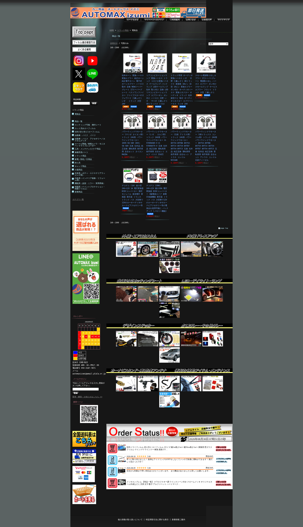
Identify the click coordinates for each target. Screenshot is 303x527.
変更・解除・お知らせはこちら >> (87, 397)
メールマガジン (79, 379)
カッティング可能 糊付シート (88, 125)
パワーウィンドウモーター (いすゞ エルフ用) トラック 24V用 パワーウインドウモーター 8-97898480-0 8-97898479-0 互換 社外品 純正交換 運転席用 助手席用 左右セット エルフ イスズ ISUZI (156, 143)
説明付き (114, 43)
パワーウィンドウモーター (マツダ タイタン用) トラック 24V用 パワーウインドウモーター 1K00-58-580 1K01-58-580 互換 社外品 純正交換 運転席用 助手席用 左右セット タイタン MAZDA (132, 143)
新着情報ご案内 (178, 519)
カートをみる (132, 20)
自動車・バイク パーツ (85, 135)
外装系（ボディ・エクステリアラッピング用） (90, 174)
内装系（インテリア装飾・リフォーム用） (90, 179)
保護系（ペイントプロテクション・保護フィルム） (90, 188)
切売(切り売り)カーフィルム (87, 132)
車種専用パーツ (81, 152)
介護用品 (78, 170)
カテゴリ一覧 (78, 199)
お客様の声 (206, 20)
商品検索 (77, 99)
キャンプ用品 (80, 166)
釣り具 (77, 163)
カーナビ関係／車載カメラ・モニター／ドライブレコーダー (90, 145)
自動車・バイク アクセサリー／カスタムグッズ (90, 140)
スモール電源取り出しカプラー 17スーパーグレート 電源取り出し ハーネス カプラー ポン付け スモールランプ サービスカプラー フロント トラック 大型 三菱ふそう (206, 84)
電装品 (77, 114)
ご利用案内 (175, 20)
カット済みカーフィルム (85, 128)
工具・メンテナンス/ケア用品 (88, 149)
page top (224, 228)
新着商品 (78, 192)
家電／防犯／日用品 (83, 159)
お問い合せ (191, 20)
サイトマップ (223, 20)
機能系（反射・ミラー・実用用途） (90, 183)
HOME (112, 30)
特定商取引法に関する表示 (157, 519)
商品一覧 (78, 121)
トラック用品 (78, 110)
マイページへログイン (154, 20)
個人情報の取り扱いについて (130, 519)
